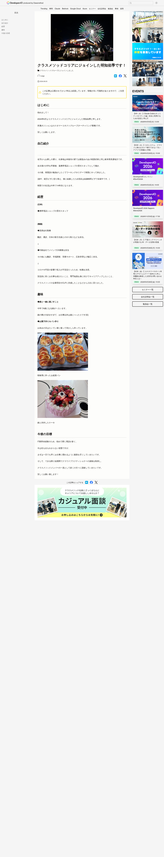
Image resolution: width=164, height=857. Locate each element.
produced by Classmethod (33, 3)
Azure (85, 8)
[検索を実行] (131, 3)
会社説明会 (102, 8)
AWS (51, 8)
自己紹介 (4, 23)
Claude (57, 8)
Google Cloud (75, 8)
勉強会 (110, 8)
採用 (122, 8)
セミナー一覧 (147, 289)
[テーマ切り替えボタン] (156, 2)
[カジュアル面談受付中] (82, 502)
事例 (116, 8)
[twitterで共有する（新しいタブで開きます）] (125, 75)
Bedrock (65, 8)
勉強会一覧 (147, 304)
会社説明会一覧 (147, 296)
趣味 (3, 30)
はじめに (4, 19)
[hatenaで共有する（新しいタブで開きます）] (115, 75)
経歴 (3, 26)
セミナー (92, 8)
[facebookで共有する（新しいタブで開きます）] (120, 75)
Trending (44, 8)
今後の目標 (5, 33)
